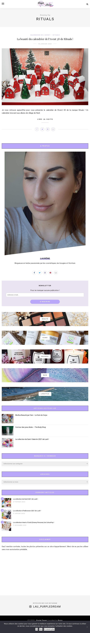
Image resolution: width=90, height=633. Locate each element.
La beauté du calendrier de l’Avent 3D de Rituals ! (45, 39)
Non (40, 629)
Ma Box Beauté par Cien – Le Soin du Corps (31, 415)
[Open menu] (3, 3)
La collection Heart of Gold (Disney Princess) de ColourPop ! (33, 522)
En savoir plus (49, 629)
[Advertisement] (45, 573)
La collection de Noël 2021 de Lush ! (25, 499)
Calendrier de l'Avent (40, 35)
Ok (37, 629)
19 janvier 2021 (45, 44)
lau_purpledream (47, 606)
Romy (59, 620)
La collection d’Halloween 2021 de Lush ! (27, 511)
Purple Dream (41, 620)
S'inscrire (45, 302)
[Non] (87, 627)
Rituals (56, 35)
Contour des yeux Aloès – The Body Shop (30, 427)
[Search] (87, 4)
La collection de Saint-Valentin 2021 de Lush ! (32, 439)
